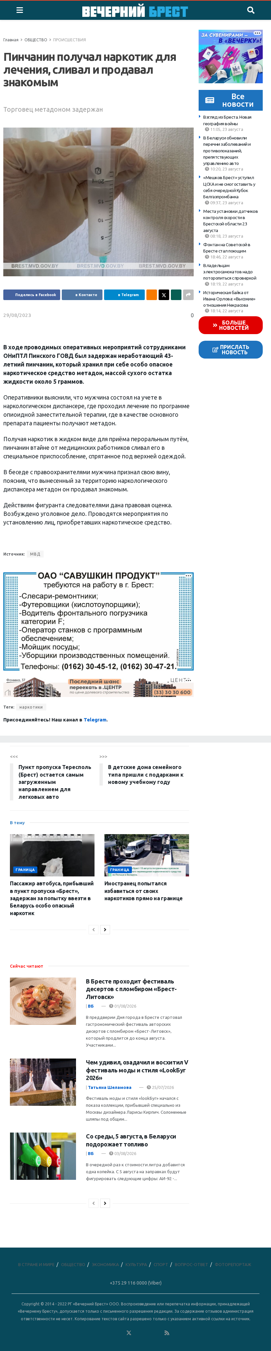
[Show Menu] (20, 10)
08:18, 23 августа (226, 236)
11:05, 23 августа (226, 129)
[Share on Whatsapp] (176, 295)
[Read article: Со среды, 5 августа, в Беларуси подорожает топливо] (43, 1156)
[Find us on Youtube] (157, 1333)
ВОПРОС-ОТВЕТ (191, 1264)
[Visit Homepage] (135, 10)
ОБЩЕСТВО (35, 40)
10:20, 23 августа (226, 169)
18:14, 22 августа (226, 310)
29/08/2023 (17, 315)
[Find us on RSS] (167, 1333)
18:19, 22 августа (226, 284)
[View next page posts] (105, 929)
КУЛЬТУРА (136, 1264)
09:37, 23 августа (226, 202)
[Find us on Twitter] (129, 1333)
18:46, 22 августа (226, 256)
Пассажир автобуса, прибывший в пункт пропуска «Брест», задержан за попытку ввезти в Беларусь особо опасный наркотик (52, 898)
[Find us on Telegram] (138, 1333)
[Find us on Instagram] (148, 1333)
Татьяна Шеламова (110, 1087)
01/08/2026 (124, 1006)
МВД (35, 554)
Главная (11, 40)
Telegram (95, 719)
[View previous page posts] (93, 929)
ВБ (91, 1006)
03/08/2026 (124, 1153)
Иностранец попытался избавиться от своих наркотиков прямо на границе (143, 890)
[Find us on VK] (109, 1333)
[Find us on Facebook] (100, 1333)
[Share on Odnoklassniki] (151, 295)
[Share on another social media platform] (188, 295)
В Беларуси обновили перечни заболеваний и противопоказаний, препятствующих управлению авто (227, 150)
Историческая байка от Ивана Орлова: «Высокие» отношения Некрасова (229, 299)
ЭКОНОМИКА (105, 1264)
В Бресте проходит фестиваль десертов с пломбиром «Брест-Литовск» (131, 989)
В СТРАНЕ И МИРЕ (36, 1264)
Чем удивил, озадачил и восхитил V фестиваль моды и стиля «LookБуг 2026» (137, 1070)
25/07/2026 (162, 1087)
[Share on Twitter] (164, 295)
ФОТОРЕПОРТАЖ (233, 1264)
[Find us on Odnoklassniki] (119, 1333)
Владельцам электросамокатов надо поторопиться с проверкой (229, 272)
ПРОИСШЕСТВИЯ (69, 40)
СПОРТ (161, 1264)
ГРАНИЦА (25, 870)
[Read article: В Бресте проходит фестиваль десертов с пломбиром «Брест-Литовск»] (43, 1001)
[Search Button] (250, 10)
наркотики (31, 707)
